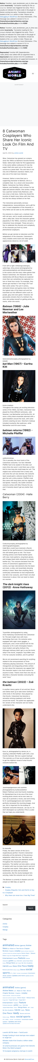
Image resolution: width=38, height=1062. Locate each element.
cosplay (17, 951)
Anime (5, 924)
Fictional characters (8, 1005)
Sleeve (22, 970)
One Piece (22, 966)
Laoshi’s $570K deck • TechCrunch (15, 1032)
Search (5, 905)
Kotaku (4, 963)
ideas (15, 960)
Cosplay (8, 887)
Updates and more (18, 975)
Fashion (15, 958)
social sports (23, 1016)
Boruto (22, 948)
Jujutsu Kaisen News (27, 960)
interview (19, 960)
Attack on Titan (14, 948)
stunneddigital (24, 973)
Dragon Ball (9, 955)
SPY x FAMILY (13, 973)
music (19, 963)
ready (30, 965)
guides (11, 961)
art (9, 948)
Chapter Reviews (8, 993)
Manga (5, 930)
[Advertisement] (19, 106)
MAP (17, 963)
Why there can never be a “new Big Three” (20, 895)
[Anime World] (15, 73)
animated (8, 945)
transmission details (27, 1019)
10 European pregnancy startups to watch (17, 1051)
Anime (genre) (20, 945)
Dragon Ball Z (25, 955)
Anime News (8, 990)
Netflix (10, 966)
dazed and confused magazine (14, 953)
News (15, 966)
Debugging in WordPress (8, 17)
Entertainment (8, 958)
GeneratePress (29, 1059)
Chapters (11, 951)
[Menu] (32, 73)
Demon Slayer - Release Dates (26, 997)
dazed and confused (15, 995)
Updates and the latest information (11, 1023)
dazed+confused (24, 951)
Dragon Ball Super (16, 955)
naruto (6, 966)
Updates (9, 975)
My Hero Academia (27, 963)
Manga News (10, 963)
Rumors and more (8, 969)
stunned (19, 973)
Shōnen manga (16, 969)
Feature (21, 958)
